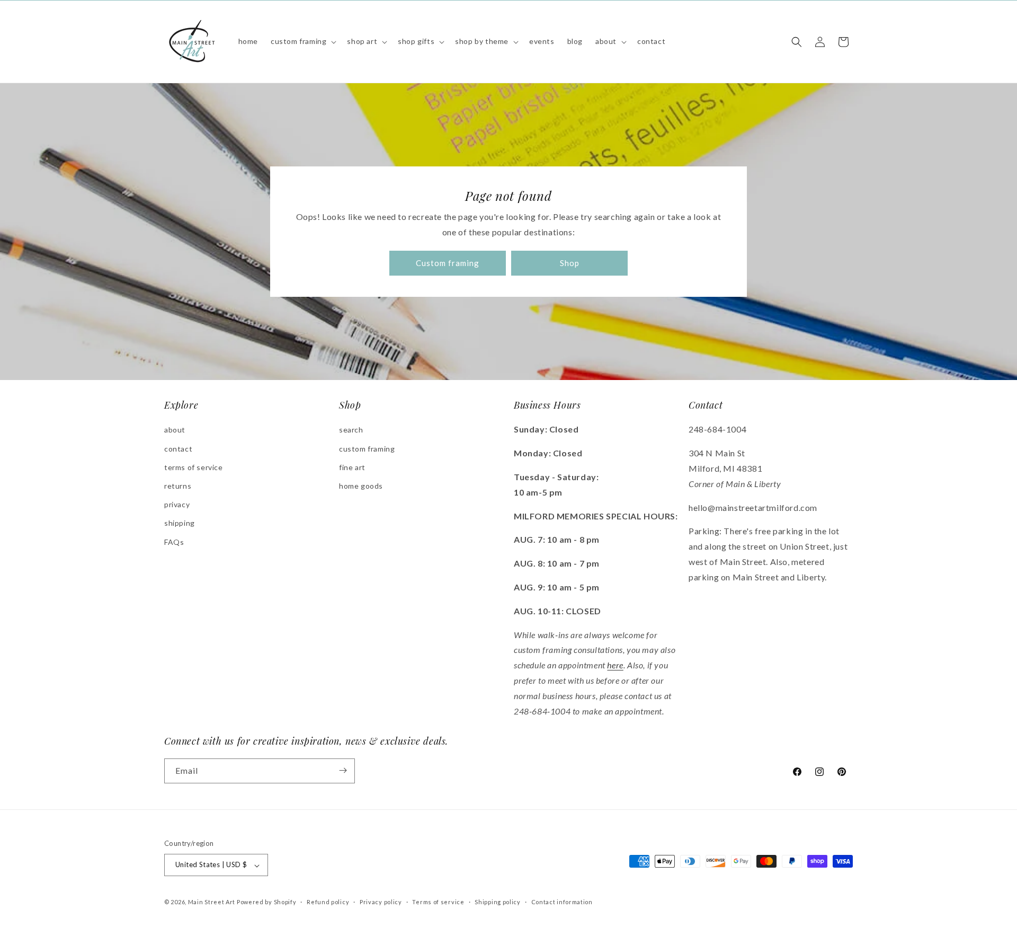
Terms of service (438, 901)
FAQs (174, 541)
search (351, 430)
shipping (179, 523)
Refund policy (328, 901)
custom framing (367, 448)
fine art (352, 467)
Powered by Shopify (267, 902)
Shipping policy (498, 901)
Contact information (562, 901)
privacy (177, 504)
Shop (569, 263)
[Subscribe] (342, 770)
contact (178, 448)
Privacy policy (381, 901)
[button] (302, 41)
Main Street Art (212, 902)
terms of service (193, 467)
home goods (361, 485)
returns (177, 485)
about (174, 430)
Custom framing (447, 263)
